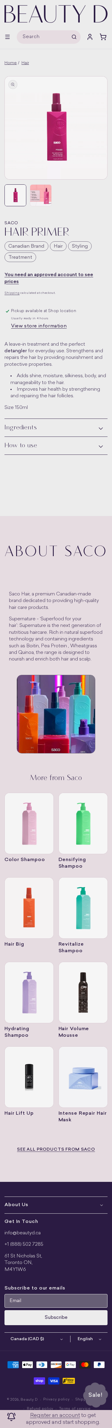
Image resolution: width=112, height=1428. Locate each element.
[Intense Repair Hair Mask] (83, 1077)
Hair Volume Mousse (74, 1032)
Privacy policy (56, 1399)
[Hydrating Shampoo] (29, 992)
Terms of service (75, 1409)
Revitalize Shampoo (71, 947)
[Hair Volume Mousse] (83, 992)
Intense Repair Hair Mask (83, 1116)
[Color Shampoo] (29, 823)
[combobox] (49, 37)
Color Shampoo (24, 859)
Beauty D (29, 1400)
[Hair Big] (29, 908)
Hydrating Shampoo (16, 1032)
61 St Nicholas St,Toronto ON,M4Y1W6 (23, 1263)
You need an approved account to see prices (48, 278)
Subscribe (56, 1317)
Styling (80, 246)
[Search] (74, 36)
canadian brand (26, 246)
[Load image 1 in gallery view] (15, 195)
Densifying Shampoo (72, 863)
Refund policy (40, 1409)
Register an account (55, 1415)
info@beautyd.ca (22, 1233)
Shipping (12, 293)
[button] (7, 36)
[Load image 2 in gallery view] (41, 195)
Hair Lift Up (19, 1113)
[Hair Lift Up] (29, 1077)
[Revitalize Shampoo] (83, 908)
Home (10, 63)
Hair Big (14, 944)
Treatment (20, 257)
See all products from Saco (56, 1149)
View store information (39, 326)
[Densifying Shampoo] (83, 823)
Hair (25, 63)
